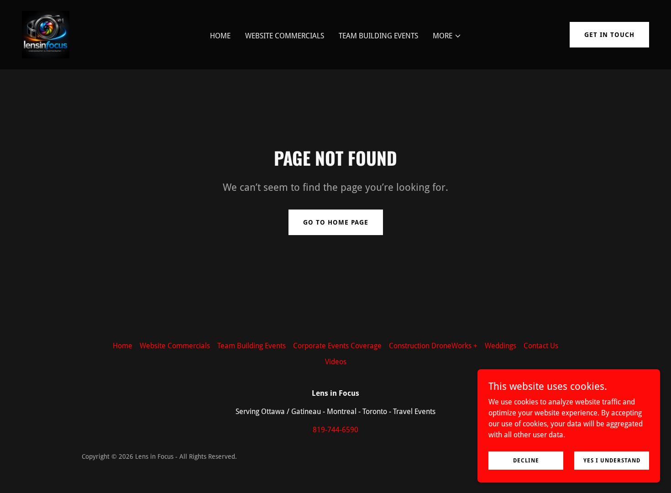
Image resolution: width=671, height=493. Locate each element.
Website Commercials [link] (284, 35)
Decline (526, 460)
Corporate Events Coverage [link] (337, 345)
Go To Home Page (335, 222)
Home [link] (220, 35)
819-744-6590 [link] (335, 429)
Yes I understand (611, 460)
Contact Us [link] (541, 345)
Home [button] (122, 345)
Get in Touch (609, 34)
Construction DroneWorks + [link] (433, 345)
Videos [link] (335, 361)
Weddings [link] (500, 345)
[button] (447, 36)
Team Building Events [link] (378, 35)
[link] (45, 34)
